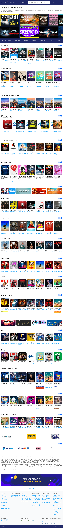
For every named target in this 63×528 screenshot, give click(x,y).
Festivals (52, 40)
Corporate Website (15, 495)
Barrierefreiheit (4, 504)
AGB (2, 498)
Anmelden (55, 526)
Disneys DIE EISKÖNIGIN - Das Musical (57, 502)
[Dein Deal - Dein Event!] (39, 191)
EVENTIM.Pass (45, 496)
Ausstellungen (43, 40)
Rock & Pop (5, 198)
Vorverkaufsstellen (36, 498)
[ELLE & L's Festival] (34, 20)
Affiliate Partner (25, 501)
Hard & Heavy (5, 258)
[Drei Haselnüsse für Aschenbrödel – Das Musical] (48, 32)
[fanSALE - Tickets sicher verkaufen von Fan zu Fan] (54, 323)
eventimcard (45, 499)
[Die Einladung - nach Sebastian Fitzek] (9, 32)
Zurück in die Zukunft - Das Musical (56, 513)
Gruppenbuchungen (36, 504)
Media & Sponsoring (26, 499)
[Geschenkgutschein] (8, 191)
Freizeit (3, 394)
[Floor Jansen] (48, 20)
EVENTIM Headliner (46, 498)
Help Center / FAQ (36, 495)
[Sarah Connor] (9, 20)
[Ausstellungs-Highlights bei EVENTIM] (54, 191)
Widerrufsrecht (4, 507)
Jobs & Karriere (14, 496)
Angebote (17, 40)
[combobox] (38, 2)
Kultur (3, 350)
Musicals (34, 40)
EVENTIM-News (35, 496)
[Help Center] (31, 480)
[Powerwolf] (24, 20)
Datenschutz (4, 499)
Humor (3, 277)
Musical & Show (6, 295)
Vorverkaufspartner (26, 498)
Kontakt (23, 495)
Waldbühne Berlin (46, 504)
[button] (21, 26)
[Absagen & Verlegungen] (23, 191)
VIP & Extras (5, 218)
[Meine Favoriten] (56, 2)
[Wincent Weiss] (29, 32)
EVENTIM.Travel (46, 502)
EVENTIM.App (45, 495)
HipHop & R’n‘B (6, 239)
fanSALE (44, 501)
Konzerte (26, 40)
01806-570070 (47, 522)
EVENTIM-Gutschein (6, 40)
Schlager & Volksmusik (9, 414)
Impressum (3, 505)
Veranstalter (24, 496)
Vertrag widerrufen (5, 508)
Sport (3, 330)
